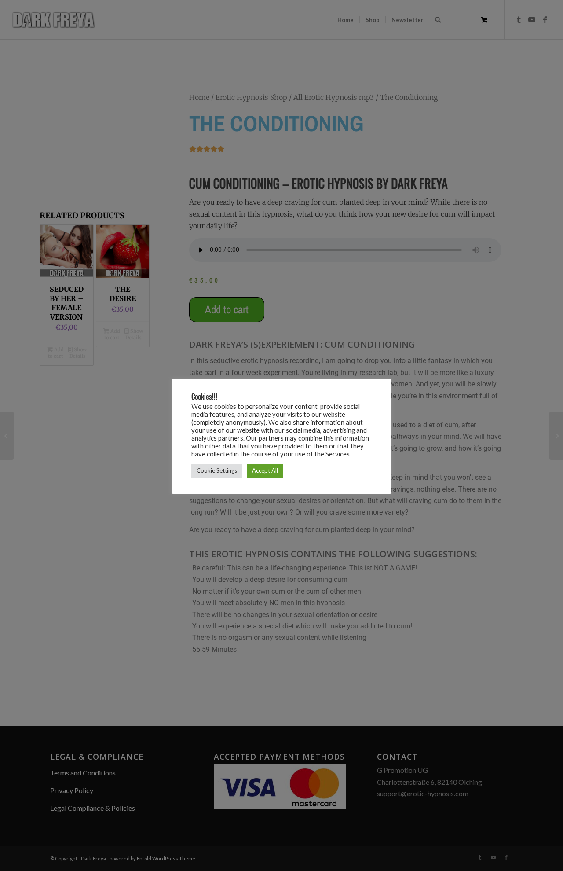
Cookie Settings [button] (217, 470)
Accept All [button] (265, 470)
